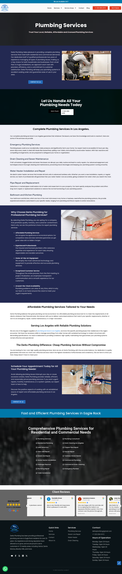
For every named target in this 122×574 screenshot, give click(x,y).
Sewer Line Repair (74, 534)
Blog (88, 8)
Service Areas (69, 8)
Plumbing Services (74, 531)
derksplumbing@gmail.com (102, 531)
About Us (52, 540)
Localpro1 (66, 570)
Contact (81, 8)
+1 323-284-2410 (98, 534)
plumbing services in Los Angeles (48, 331)
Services (57, 8)
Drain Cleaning (73, 540)
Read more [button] (64, 513)
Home (49, 8)
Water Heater (72, 537)
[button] (119, 506)
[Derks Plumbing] (14, 528)
